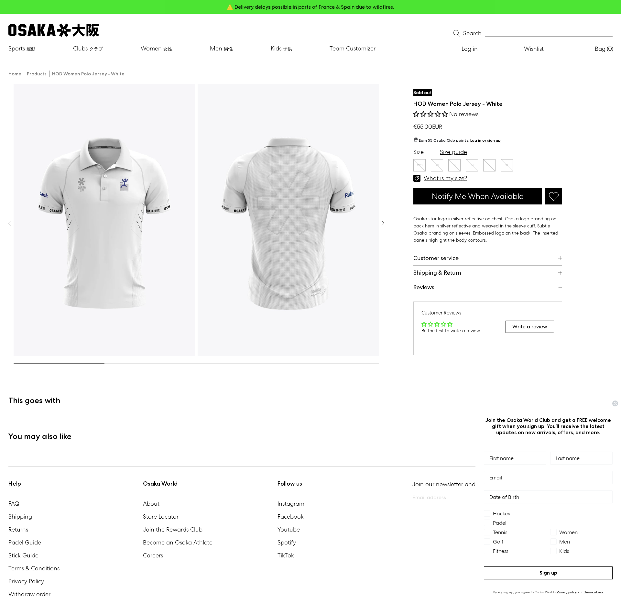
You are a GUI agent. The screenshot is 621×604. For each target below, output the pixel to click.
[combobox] (549, 33)
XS (437, 165)
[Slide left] (382, 223)
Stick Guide (23, 555)
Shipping (20, 516)
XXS (419, 165)
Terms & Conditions (34, 568)
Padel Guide (24, 542)
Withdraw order (29, 594)
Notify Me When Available (477, 196)
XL (506, 165)
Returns (18, 529)
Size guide (453, 152)
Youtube (289, 529)
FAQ (13, 503)
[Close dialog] (615, 403)
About (151, 503)
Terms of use (594, 592)
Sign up (548, 573)
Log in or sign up (485, 140)
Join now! (374, 7)
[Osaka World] (53, 30)
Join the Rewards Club (172, 529)
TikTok (286, 555)
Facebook (291, 516)
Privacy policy (567, 592)
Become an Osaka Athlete (177, 542)
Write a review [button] (529, 326)
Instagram (291, 503)
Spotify (287, 542)
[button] (431, 114)
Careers (153, 555)
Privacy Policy (26, 581)
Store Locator (161, 516)
